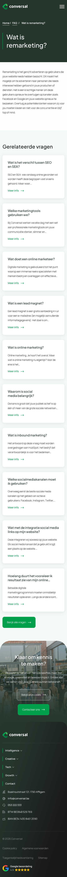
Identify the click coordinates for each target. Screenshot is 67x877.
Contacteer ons (31, 709)
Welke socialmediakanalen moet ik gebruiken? (32, 481)
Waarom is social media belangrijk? (21, 393)
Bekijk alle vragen (16, 622)
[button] (17, 868)
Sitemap (42, 858)
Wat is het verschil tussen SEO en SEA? (30, 164)
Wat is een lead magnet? (26, 303)
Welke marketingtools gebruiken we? (24, 213)
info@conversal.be (18, 798)
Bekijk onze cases (31, 694)
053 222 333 (15, 805)
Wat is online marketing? (26, 347)
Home (6, 23)
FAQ (14, 23)
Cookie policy (9, 848)
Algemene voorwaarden (35, 848)
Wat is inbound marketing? (27, 435)
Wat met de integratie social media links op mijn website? (33, 530)
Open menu (62, 6)
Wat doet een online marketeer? (31, 259)
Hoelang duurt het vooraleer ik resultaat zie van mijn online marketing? (30, 578)
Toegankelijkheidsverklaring (17, 858)
